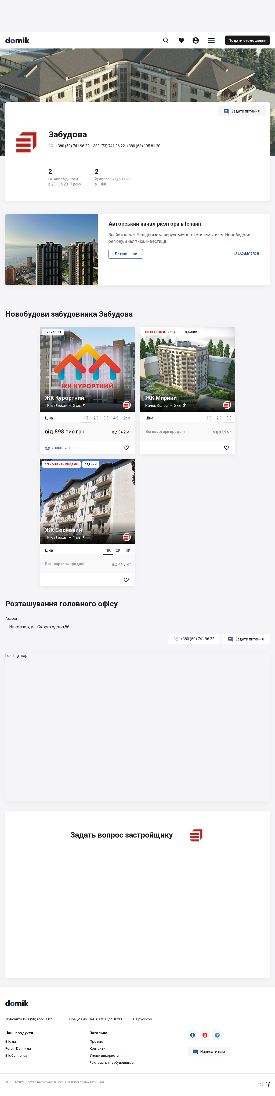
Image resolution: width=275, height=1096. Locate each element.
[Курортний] (87, 390)
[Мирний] (187, 390)
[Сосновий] (87, 522)
